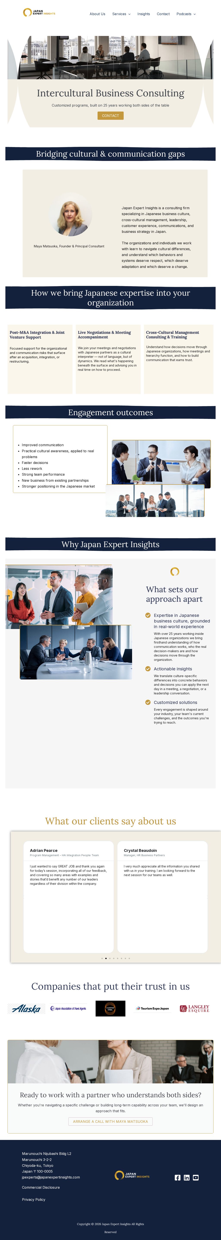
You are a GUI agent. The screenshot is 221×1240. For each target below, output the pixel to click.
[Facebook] (177, 1177)
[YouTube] (196, 1177)
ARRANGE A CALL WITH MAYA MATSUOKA (110, 1121)
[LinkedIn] (186, 1177)
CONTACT (110, 115)
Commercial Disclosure (41, 1187)
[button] (128, 14)
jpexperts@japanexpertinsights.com (51, 1177)
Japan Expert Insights (50, 20)
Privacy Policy (33, 1199)
